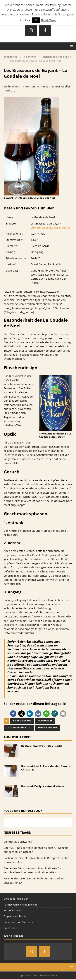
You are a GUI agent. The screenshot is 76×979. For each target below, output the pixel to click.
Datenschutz (11, 928)
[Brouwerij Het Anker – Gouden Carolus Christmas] (11, 775)
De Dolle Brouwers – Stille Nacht (41, 746)
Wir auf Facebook (13, 910)
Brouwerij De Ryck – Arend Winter (42, 786)
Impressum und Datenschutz (20, 922)
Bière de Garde (22, 720)
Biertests (30, 57)
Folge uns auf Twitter (15, 916)
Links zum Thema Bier (16, 898)
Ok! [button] (36, 20)
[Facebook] (45, 30)
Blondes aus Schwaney (18, 841)
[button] (13, 713)
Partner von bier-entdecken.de (20, 904)
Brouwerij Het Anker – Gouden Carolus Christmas (45, 767)
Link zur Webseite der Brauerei (50, 227)
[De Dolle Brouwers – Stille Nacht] (11, 755)
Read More (48, 20)
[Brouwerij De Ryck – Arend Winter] (11, 794)
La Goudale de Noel (18, 727)
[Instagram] (31, 30)
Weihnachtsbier (48, 727)
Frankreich (45, 720)
